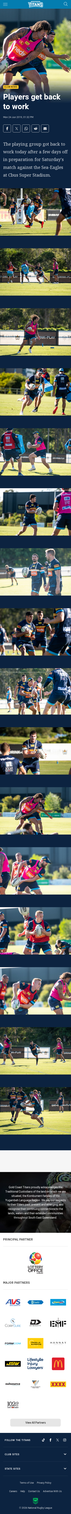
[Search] (66, 4)
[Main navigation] (5, 4)
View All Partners (35, 1422)
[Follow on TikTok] (43, 1440)
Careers (13, 1491)
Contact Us (34, 1491)
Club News (10, 87)
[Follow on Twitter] (57, 1440)
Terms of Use (27, 1482)
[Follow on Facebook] (50, 1440)
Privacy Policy (44, 1482)
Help (22, 1491)
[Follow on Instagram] (64, 1440)
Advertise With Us (52, 1491)
